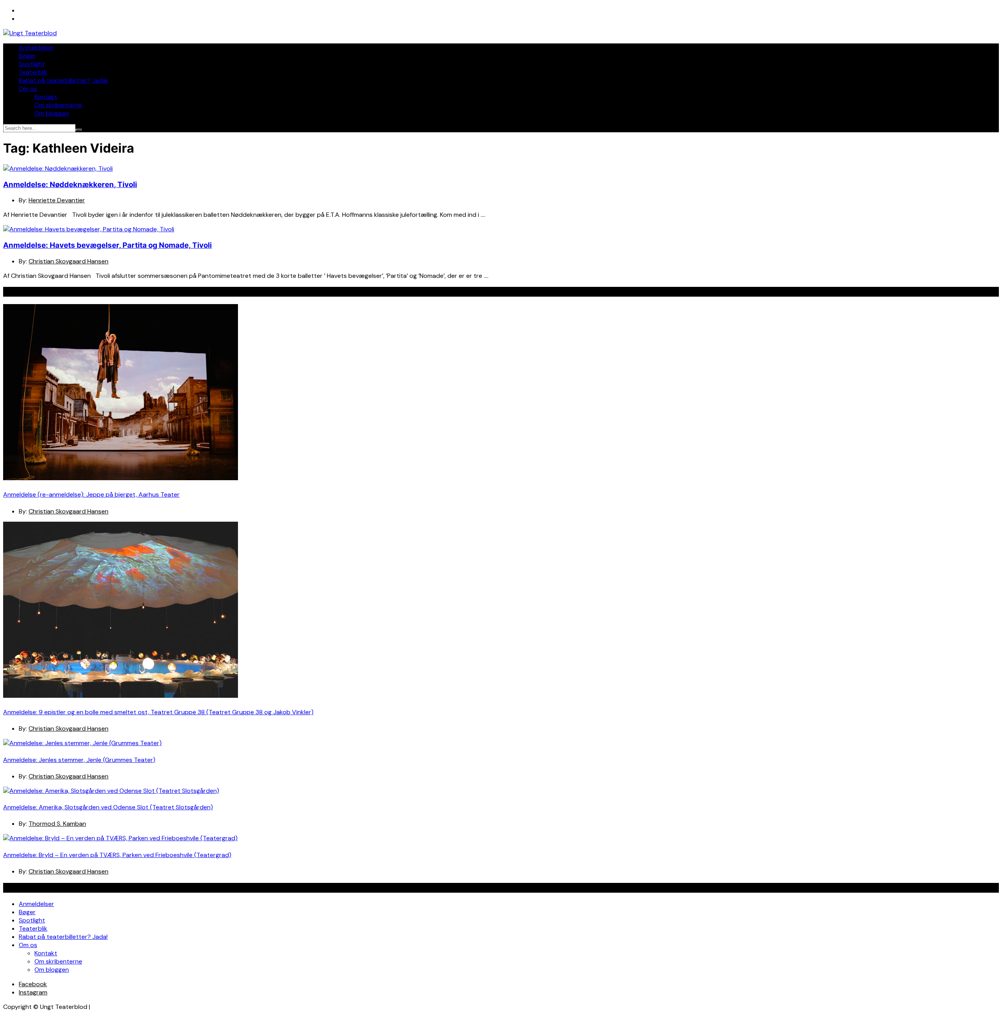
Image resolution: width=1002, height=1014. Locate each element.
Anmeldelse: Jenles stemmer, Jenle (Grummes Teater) (79, 760)
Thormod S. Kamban (57, 823)
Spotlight (32, 64)
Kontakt (45, 97)
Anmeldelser (36, 47)
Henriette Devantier (57, 200)
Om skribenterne (58, 105)
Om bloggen (51, 113)
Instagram (33, 992)
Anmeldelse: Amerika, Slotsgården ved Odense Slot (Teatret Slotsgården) (108, 807)
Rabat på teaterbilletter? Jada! (63, 80)
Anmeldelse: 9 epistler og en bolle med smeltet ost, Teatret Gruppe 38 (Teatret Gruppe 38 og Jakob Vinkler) (158, 712)
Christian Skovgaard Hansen (68, 261)
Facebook (33, 984)
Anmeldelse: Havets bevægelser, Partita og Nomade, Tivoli (107, 245)
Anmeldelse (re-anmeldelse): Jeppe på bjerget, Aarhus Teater (91, 494)
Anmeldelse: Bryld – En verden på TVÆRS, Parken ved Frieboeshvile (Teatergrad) (117, 855)
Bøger (27, 56)
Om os (28, 89)
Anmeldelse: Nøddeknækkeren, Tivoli (70, 184)
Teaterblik (33, 72)
